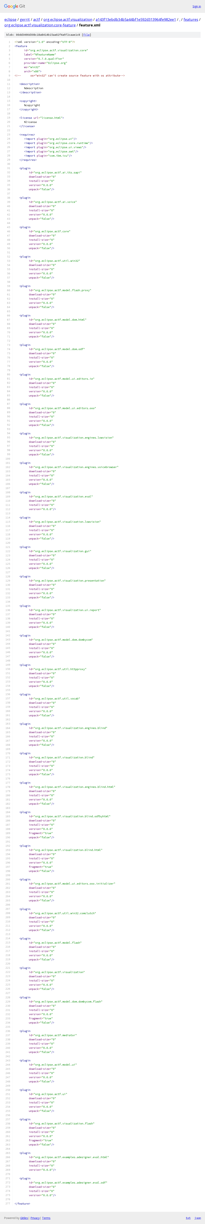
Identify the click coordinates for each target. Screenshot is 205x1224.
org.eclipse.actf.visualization (67, 19)
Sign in (197, 6)
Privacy (35, 1218)
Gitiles (24, 1218)
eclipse (10, 19)
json (198, 1218)
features (191, 19)
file (86, 34)
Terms (46, 1218)
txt (188, 1218)
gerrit (25, 19)
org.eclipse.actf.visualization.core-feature (40, 25)
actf (36, 19)
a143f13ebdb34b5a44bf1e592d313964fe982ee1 (136, 19)
